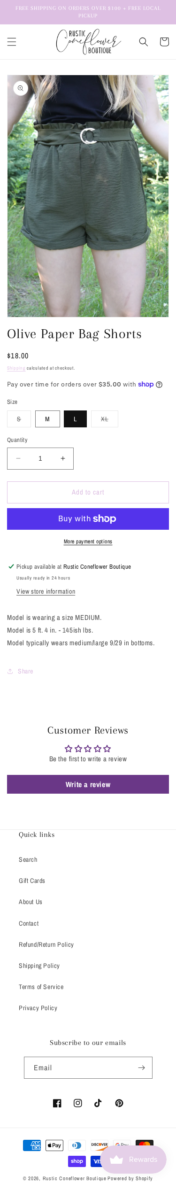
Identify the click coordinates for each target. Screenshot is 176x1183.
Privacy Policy (38, 1008)
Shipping (16, 368)
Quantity (17, 440)
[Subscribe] (141, 1068)
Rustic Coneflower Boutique (75, 1178)
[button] (11, 41)
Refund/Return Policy (46, 944)
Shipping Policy (39, 965)
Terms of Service (41, 986)
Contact (28, 923)
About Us (31, 901)
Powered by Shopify (130, 1178)
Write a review (88, 784)
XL (109, 420)
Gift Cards (32, 880)
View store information (45, 591)
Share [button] (25, 671)
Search (28, 859)
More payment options (88, 541)
